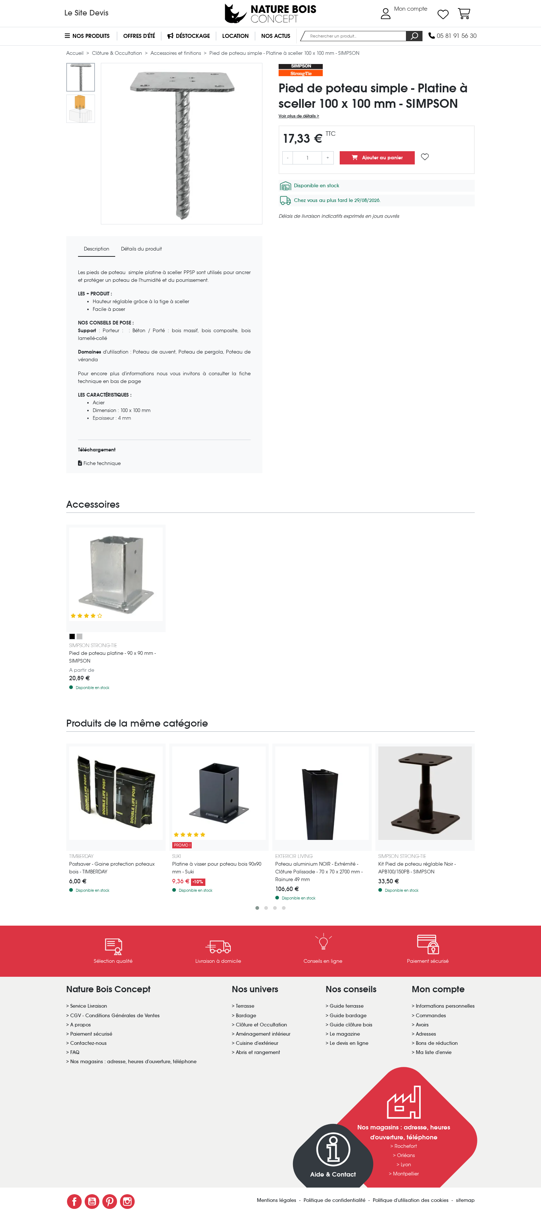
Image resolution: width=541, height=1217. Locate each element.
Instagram (127, 1201)
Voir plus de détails (298, 115)
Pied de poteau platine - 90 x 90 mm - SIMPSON (112, 657)
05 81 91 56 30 (456, 36)
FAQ (74, 1052)
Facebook (74, 1201)
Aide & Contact (333, 1174)
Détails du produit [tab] (141, 249)
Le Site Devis (86, 13)
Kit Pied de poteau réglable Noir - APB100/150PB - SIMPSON (417, 868)
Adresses (426, 1034)
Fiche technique (101, 463)
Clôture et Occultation (261, 1025)
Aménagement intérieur (263, 1034)
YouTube (92, 1201)
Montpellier (406, 1174)
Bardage (246, 1015)
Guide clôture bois (351, 1025)
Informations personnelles (445, 1006)
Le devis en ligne (349, 1043)
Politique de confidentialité (335, 1200)
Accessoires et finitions (176, 53)
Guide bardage (348, 1015)
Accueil (75, 53)
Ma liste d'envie (434, 1052)
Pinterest (109, 1201)
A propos (80, 1025)
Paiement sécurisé (91, 1034)
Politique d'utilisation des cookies (411, 1200)
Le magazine (345, 1034)
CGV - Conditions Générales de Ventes (115, 1015)
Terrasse (245, 1006)
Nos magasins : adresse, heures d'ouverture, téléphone (133, 1061)
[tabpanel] (164, 368)
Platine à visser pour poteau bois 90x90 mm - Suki (216, 868)
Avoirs (422, 1025)
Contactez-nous (88, 1043)
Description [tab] (96, 249)
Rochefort (406, 1146)
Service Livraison (88, 1006)
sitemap (465, 1200)
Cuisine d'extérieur (257, 1043)
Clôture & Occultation (118, 53)
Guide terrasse (347, 1006)
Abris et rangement (258, 1052)
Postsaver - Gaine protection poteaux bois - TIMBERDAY (112, 868)
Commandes (431, 1015)
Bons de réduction (437, 1043)
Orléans (406, 1155)
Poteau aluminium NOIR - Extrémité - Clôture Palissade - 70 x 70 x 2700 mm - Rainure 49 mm (319, 872)
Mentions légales (277, 1200)
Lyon (406, 1164)
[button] (257, 908)
